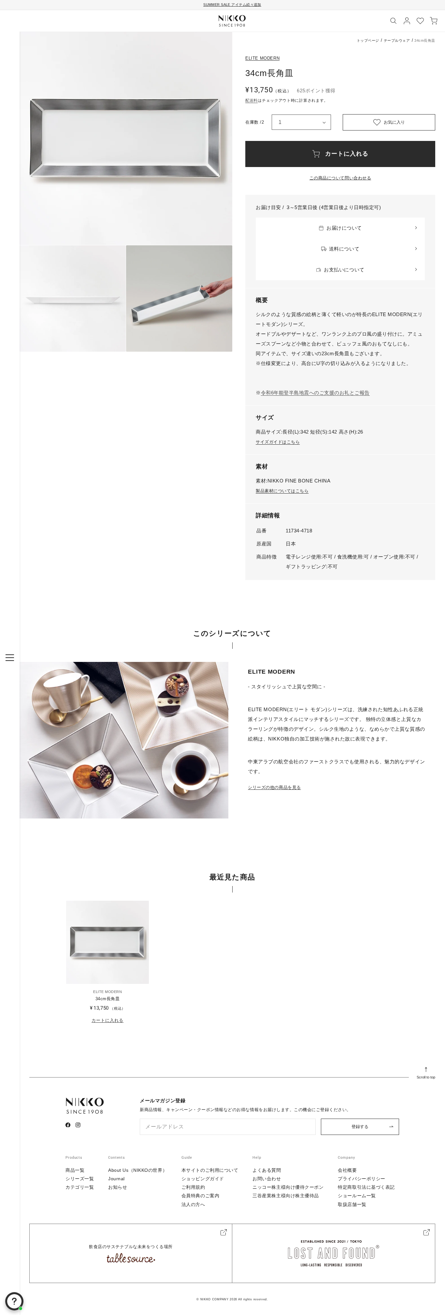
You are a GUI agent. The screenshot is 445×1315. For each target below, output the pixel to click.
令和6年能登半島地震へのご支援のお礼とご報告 (315, 392)
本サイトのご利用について (209, 1170)
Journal (116, 1178)
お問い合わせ (266, 1178)
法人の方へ (193, 1204)
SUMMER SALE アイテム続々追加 (232, 5)
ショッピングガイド (202, 1178)
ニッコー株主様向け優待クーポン (287, 1187)
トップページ (368, 40)
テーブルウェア (397, 40)
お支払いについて (344, 269)
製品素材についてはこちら (282, 490)
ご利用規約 (193, 1187)
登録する (360, 1126)
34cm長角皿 (107, 998)
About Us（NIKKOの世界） (137, 1170)
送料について (344, 249)
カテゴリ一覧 (79, 1187)
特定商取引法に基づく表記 (366, 1187)
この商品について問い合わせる (340, 178)
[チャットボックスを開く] (14, 1301)
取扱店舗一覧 (352, 1204)
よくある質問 (266, 1170)
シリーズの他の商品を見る (274, 787)
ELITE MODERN (262, 58)
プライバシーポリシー (361, 1178)
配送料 (251, 100)
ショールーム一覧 (357, 1195)
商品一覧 (74, 1170)
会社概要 (347, 1170)
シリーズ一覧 (79, 1178)
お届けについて (344, 228)
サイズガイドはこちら (278, 441)
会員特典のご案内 (200, 1195)
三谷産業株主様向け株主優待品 (285, 1195)
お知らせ (117, 1187)
